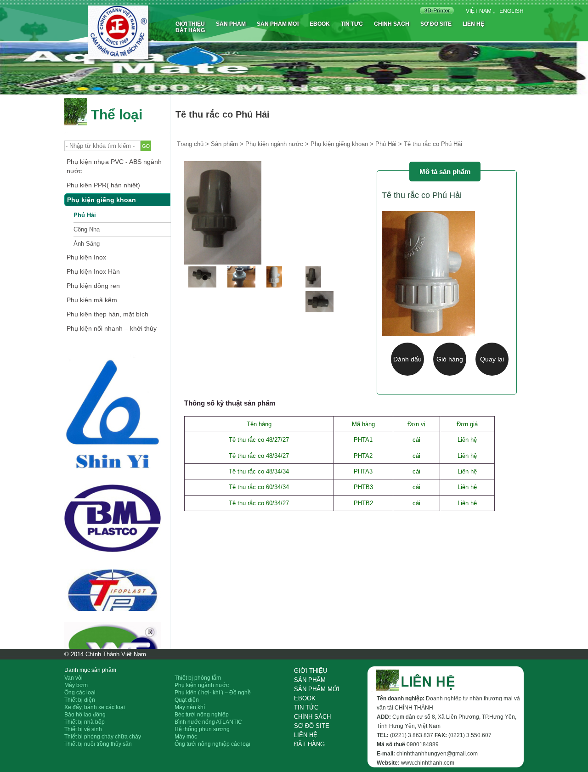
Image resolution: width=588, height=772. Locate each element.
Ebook (320, 24)
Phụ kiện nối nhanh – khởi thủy (112, 328)
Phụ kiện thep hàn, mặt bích (107, 314)
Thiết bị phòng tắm (198, 678)
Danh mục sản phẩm (90, 670)
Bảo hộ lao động (85, 714)
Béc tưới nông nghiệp (202, 714)
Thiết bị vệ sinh (83, 729)
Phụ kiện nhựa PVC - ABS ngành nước (114, 166)
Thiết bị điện (79, 700)
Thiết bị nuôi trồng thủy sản (98, 744)
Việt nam (479, 11)
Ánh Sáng (87, 243)
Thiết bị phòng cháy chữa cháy (102, 736)
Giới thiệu (190, 24)
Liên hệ (473, 24)
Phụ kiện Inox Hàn (93, 271)
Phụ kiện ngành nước (202, 685)
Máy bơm (76, 685)
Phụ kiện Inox (86, 257)
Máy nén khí (190, 707)
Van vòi (73, 678)
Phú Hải (85, 215)
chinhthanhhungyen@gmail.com (437, 753)
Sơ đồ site (436, 24)
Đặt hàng (190, 30)
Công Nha (87, 229)
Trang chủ (190, 144)
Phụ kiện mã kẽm (92, 300)
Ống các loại (80, 692)
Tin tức (352, 24)
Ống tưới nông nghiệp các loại (212, 744)
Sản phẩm (231, 24)
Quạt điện (187, 700)
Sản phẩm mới (278, 24)
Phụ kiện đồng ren (93, 285)
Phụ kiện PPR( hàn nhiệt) (103, 185)
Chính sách (391, 24)
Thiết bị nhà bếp (84, 722)
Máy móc (186, 736)
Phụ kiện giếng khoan (101, 199)
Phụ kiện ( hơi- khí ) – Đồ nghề (213, 692)
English (511, 11)
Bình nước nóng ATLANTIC (208, 722)
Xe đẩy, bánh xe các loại (94, 707)
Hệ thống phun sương (202, 729)
